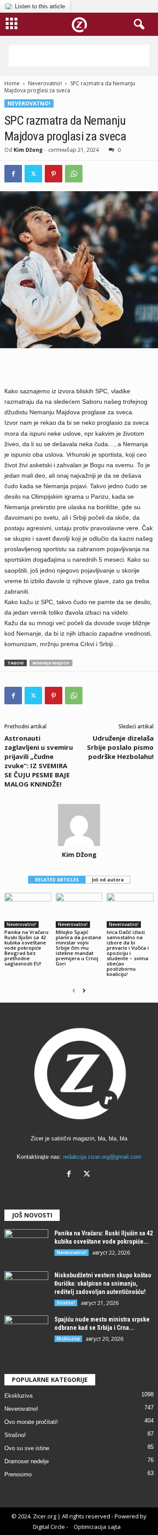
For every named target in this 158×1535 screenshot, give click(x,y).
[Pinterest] (53, 173)
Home (12, 83)
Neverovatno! (45, 83)
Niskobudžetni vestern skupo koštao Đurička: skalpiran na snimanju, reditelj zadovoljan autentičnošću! (102, 1283)
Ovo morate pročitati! (31, 1422)
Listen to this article (40, 6)
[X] (88, 1174)
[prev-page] (74, 990)
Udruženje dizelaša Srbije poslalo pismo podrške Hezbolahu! (120, 747)
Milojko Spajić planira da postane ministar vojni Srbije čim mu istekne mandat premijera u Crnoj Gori (78, 948)
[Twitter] (33, 173)
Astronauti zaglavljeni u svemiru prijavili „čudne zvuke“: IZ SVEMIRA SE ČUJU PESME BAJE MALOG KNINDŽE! (38, 761)
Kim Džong (28, 150)
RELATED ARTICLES (57, 880)
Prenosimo (18, 1474)
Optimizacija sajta (97, 1527)
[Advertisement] (79, 55)
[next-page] (84, 990)
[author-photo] (79, 825)
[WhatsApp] (74, 173)
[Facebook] (13, 173)
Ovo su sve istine (26, 1448)
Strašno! (66, 1303)
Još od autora (108, 880)
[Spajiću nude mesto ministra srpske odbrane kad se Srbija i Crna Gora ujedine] (26, 1331)
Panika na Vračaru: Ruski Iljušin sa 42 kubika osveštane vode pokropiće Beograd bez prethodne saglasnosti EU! (27, 948)
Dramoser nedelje (26, 1461)
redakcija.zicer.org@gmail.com (102, 1157)
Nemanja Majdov (50, 663)
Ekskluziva (68, 1339)
